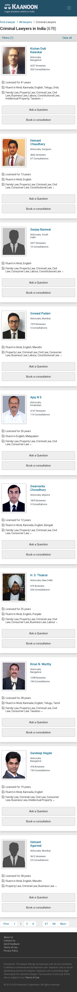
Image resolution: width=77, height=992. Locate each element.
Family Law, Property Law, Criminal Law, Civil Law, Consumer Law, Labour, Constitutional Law (33, 270)
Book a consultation (38, 120)
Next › (63, 923)
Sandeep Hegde (41, 753)
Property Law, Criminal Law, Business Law (30, 886)
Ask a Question (38, 109)
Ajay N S (35, 397)
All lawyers (25, 22)
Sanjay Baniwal (40, 229)
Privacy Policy (11, 950)
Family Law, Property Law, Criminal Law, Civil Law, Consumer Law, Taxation (31, 710)
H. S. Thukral (38, 575)
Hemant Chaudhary (37, 142)
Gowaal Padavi (40, 313)
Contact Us (9, 940)
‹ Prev (5, 923)
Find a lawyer (7, 22)
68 (54, 923)
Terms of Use (11, 947)
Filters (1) (7, 37)
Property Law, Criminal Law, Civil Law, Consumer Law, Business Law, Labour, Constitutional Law (34, 354)
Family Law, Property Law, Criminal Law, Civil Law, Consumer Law (31, 443)
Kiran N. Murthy (40, 664)
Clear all (67, 37)
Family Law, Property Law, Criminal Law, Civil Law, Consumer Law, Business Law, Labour (31, 621)
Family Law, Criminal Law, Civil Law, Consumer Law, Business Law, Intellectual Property (32, 799)
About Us (8, 937)
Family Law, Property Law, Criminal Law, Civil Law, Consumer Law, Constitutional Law (31, 186)
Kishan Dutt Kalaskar (38, 50)
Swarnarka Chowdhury (38, 488)
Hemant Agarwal (35, 843)
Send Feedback (11, 944)
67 (46, 923)
